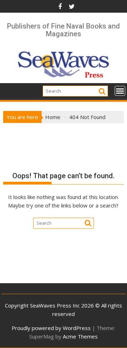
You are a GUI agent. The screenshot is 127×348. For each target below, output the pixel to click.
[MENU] (120, 91)
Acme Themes (80, 336)
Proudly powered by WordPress (51, 327)
